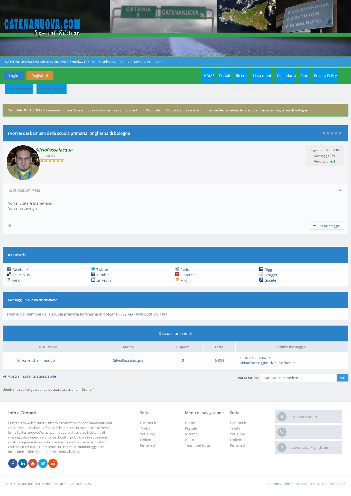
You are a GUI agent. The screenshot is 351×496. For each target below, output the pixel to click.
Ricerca (242, 75)
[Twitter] (43, 463)
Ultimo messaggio (253, 362)
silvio (129, 314)
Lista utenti (262, 75)
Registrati (40, 75)
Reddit (185, 269)
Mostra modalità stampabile (31, 376)
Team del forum (199, 445)
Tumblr (102, 274)
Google (269, 280)
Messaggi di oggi (50, 89)
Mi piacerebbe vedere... (183, 110)
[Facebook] (12, 463)
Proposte (153, 110)
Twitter (101, 269)
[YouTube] (33, 463)
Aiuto (304, 75)
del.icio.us (20, 274)
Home (190, 422)
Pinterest (187, 274)
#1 (341, 190)
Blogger (270, 274)
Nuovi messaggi (18, 89)
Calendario (286, 75)
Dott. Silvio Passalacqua (51, 483)
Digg (267, 269)
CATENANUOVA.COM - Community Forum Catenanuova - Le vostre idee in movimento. (74, 110)
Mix (183, 280)
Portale (225, 75)
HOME (209, 75)
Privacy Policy (325, 75)
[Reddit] (53, 463)
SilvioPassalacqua (128, 360)
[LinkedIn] (22, 463)
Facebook (19, 269)
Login (13, 75)
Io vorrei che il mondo (36, 360)
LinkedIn (103, 280)
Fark (15, 280)
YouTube (237, 434)
